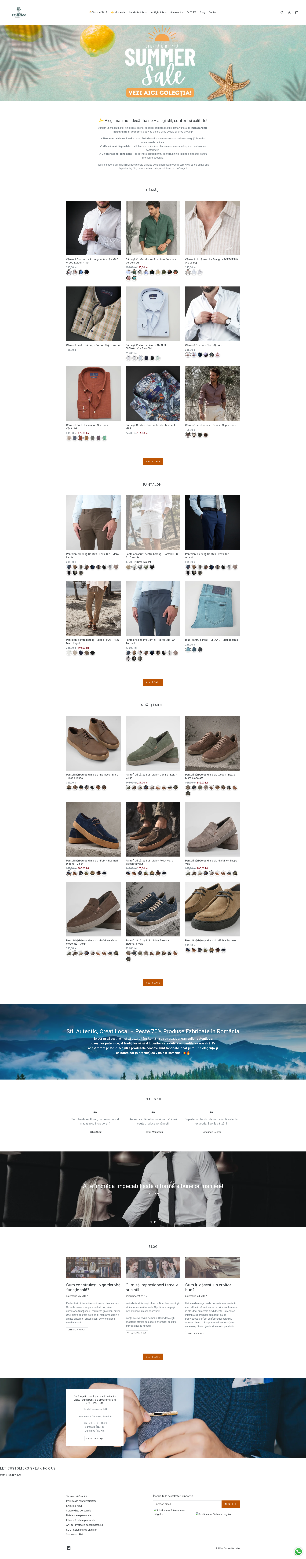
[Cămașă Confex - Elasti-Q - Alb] (188, 354)
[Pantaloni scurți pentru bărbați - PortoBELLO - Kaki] (146, 567)
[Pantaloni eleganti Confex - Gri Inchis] (104, 567)
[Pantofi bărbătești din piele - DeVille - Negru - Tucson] (169, 787)
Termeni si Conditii (76, 1496)
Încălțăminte (159, 12)
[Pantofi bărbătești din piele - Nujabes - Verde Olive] (86, 787)
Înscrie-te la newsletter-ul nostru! (173, 1496)
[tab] (151, 1222)
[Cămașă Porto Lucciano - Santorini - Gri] (92, 438)
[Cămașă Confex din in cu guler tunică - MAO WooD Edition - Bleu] (81, 272)
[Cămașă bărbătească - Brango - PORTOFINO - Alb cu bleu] (194, 272)
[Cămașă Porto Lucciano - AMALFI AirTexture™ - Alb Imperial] (128, 358)
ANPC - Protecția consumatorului (84, 1524)
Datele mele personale (78, 1515)
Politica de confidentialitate (81, 1501)
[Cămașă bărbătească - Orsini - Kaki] (200, 435)
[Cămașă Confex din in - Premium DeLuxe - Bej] (140, 272)
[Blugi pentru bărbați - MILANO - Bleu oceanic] (188, 649)
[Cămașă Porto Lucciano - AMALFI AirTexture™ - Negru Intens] (152, 358)
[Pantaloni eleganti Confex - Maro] (116, 567)
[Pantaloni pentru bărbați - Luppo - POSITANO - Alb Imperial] (69, 652)
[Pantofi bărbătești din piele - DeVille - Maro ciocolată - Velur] (134, 787)
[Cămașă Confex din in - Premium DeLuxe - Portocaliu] (175, 272)
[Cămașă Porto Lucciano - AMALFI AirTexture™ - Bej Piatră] (134, 358)
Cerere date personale (78, 1510)
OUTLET (191, 12)
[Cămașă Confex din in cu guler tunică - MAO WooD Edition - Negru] (86, 272)
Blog (202, 12)
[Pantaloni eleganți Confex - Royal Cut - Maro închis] (86, 567)
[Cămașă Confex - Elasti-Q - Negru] (211, 354)
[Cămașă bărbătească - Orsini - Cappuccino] (188, 435)
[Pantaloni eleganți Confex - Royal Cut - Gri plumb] (81, 572)
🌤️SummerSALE (98, 12)
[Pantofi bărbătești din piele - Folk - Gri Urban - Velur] (81, 873)
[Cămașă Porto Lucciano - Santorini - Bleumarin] (75, 438)
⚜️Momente (118, 12)
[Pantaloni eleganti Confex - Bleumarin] (98, 567)
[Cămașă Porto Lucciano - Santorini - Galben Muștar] (86, 438)
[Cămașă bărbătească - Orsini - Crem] (194, 435)
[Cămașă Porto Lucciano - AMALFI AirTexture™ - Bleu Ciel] (140, 358)
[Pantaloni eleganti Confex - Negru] (69, 572)
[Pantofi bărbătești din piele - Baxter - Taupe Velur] (205, 787)
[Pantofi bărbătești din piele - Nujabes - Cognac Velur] (98, 787)
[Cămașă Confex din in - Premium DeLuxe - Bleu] (146, 272)
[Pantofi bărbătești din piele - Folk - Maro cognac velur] (75, 873)
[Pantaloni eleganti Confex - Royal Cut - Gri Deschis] (110, 567)
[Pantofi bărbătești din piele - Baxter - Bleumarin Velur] (194, 787)
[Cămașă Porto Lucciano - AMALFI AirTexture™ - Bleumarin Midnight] (146, 358)
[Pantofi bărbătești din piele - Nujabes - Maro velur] (104, 787)
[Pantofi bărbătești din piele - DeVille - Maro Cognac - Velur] (164, 787)
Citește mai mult (77, 1330)
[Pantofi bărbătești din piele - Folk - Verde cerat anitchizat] (86, 873)
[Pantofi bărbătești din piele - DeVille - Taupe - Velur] (152, 787)
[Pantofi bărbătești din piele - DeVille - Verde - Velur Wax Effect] (175, 787)
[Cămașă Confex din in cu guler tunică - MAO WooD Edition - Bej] (75, 272)
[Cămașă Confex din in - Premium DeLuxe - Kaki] (164, 272)
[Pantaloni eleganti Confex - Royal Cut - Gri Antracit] (69, 567)
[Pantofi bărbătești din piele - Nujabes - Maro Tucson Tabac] (75, 787)
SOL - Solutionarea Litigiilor (81, 1529)
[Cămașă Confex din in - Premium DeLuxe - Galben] (158, 272)
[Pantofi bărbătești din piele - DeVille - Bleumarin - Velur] (146, 787)
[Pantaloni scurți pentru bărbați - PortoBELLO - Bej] (128, 567)
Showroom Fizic (75, 1534)
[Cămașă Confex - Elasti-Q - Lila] (205, 354)
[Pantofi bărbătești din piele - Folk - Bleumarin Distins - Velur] (69, 873)
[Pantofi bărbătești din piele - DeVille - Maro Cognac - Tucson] (158, 787)
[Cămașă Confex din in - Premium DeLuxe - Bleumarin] (152, 272)
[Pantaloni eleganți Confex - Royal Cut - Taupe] (81, 567)
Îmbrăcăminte (138, 12)
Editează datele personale (80, 1520)
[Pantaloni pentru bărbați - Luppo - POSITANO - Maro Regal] (86, 652)
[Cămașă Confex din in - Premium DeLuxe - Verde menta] (134, 278)
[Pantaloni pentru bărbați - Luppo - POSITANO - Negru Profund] (92, 652)
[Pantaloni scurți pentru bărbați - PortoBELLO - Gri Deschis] (134, 567)
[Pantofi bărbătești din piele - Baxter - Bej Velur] (188, 787)
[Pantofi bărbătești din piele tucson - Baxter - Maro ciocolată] (211, 787)
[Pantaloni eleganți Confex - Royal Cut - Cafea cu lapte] (75, 567)
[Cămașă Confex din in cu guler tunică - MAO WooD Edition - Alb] (69, 272)
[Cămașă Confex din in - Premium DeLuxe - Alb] (128, 272)
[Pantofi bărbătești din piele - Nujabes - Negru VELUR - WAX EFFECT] (92, 787)
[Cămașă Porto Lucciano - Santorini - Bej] (69, 438)
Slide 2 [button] (155, 1222)
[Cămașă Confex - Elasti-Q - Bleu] (194, 354)
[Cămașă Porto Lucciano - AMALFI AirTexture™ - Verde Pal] (158, 358)
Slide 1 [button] (151, 1222)
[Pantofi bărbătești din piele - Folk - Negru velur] (104, 873)
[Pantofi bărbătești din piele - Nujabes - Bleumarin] (81, 787)
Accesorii (177, 12)
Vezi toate (153, 461)
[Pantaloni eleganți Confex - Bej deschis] (75, 572)
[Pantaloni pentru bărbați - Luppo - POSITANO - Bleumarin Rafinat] (81, 652)
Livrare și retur (74, 1505)
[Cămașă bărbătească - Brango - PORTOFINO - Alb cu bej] (188, 272)
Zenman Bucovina (231, 1548)
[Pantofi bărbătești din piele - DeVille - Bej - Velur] (140, 787)
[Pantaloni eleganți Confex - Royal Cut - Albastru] (92, 567)
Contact (213, 12)
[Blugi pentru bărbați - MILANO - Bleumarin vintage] (194, 649)
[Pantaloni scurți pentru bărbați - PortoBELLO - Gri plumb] (140, 567)
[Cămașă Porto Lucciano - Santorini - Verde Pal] (104, 438)
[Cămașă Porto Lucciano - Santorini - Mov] (98, 438)
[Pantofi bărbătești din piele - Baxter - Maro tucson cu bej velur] (223, 787)
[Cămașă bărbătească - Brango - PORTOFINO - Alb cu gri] (200, 272)
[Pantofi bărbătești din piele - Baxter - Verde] (188, 793)
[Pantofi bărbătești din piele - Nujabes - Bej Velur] (69, 787)
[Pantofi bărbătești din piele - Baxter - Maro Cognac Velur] (217, 787)
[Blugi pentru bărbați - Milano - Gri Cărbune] (200, 649)
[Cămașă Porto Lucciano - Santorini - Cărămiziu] (81, 438)
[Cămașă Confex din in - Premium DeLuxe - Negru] (169, 272)
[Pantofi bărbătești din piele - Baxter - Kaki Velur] (200, 787)
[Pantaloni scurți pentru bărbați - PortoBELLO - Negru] (152, 567)
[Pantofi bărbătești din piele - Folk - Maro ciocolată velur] (98, 873)
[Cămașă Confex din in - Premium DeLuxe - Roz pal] (128, 278)
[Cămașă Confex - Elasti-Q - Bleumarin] (200, 354)
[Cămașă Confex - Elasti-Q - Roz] (217, 354)
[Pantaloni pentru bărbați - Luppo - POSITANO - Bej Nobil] (75, 652)
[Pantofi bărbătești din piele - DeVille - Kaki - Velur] (128, 787)
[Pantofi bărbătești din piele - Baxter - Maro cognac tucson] (235, 787)
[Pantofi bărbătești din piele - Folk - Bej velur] (92, 873)
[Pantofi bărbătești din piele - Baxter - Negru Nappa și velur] (229, 787)
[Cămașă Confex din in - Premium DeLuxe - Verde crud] (134, 272)
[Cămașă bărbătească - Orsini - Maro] (205, 435)
